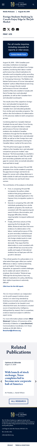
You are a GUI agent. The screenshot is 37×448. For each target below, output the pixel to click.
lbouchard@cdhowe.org (12, 330)
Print (5, 34)
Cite (10, 34)
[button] (4, 29)
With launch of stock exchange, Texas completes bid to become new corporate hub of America (18, 378)
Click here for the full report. (13, 286)
